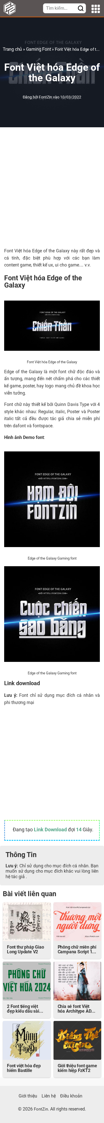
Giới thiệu (28, 1096)
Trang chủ (12, 49)
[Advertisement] (52, 188)
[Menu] (96, 9)
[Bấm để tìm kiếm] (81, 9)
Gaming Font (38, 49)
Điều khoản (71, 1096)
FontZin (46, 97)
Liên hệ (49, 1096)
